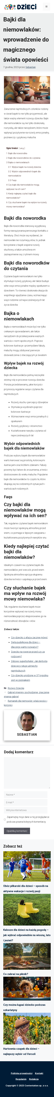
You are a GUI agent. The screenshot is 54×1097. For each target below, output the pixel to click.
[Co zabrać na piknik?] (27, 957)
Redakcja (34, 1079)
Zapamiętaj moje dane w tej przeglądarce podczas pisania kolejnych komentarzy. (28, 819)
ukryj (22, 148)
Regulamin (21, 1079)
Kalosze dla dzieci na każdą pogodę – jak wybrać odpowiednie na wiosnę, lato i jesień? (27, 935)
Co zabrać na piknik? (15, 974)
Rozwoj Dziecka (16, 688)
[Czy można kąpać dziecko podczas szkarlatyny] (27, 989)
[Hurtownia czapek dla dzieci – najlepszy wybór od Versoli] (27, 1029)
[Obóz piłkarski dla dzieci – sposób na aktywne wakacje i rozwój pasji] (27, 867)
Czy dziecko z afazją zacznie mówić (29, 637)
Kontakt (39, 1073)
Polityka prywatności (21, 1073)
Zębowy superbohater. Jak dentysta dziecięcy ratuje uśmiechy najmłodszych (29, 666)
